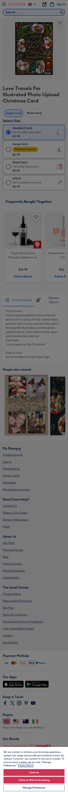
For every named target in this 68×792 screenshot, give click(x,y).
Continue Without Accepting (34, 780)
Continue (34, 772)
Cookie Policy (25, 765)
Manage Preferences (34, 787)
